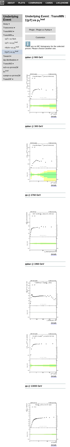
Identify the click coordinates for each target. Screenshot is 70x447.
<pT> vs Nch (10, 39)
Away (5, 24)
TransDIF (7, 79)
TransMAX (8, 31)
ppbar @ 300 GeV (34, 126)
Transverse (8, 28)
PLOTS (21, 3)
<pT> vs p (11, 43)
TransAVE (7, 64)
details (54, 116)
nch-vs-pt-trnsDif (10, 67)
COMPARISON (35, 3)
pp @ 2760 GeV (33, 195)
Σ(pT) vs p (11, 52)
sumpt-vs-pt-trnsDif (11, 75)
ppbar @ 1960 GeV (34, 264)
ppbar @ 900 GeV (34, 57)
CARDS (49, 3)
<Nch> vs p (12, 47)
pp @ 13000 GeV (33, 386)
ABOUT (11, 3)
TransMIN (7, 35)
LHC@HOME (62, 3)
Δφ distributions (10, 60)
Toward (6, 56)
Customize (40, 37)
